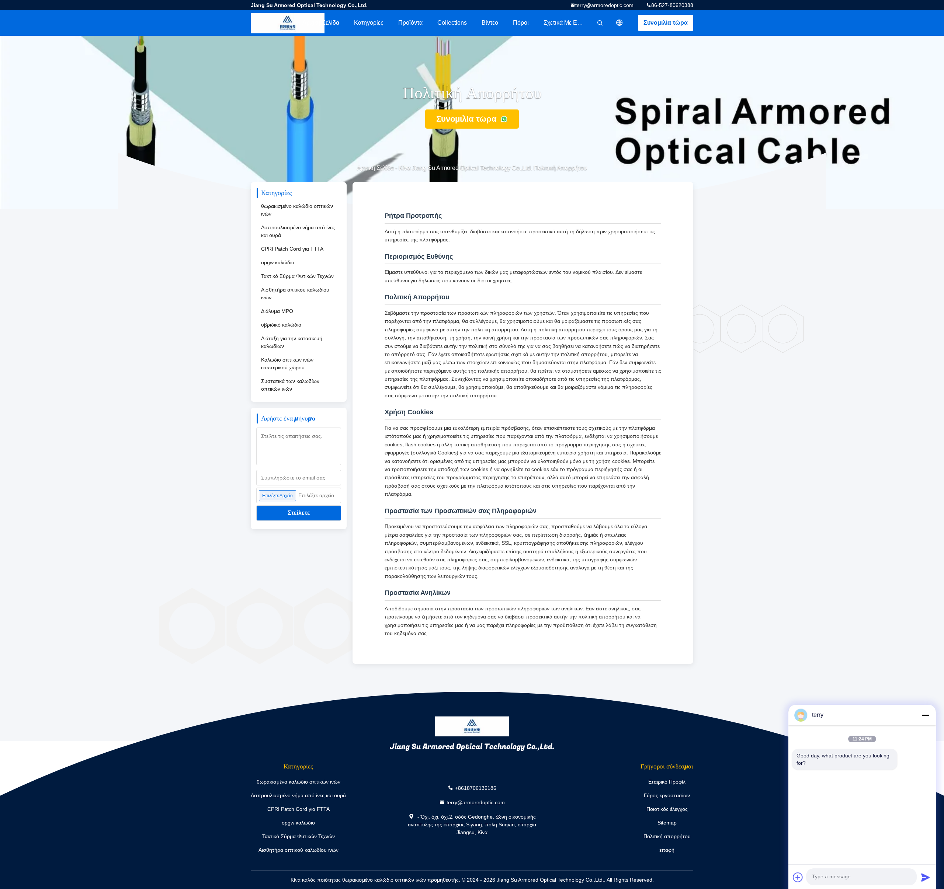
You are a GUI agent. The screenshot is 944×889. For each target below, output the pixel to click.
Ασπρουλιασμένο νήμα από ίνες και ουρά (298, 231)
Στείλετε (299, 513)
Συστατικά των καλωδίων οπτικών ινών (290, 385)
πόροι (521, 23)
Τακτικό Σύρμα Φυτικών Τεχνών (297, 276)
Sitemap (667, 823)
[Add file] (798, 877)
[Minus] (925, 715)
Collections (452, 23)
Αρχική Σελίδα (320, 23)
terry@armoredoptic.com (604, 5)
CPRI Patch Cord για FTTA (292, 249)
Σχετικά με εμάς (565, 23)
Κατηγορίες (369, 23)
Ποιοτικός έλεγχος (667, 809)
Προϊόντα (410, 23)
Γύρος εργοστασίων (667, 795)
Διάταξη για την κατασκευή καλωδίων (291, 342)
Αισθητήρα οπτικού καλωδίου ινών (295, 293)
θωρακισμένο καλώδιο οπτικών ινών (297, 210)
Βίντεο (490, 23)
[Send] (925, 877)
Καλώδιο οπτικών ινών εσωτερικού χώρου (287, 363)
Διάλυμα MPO (277, 311)
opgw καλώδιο (277, 262)
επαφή (666, 850)
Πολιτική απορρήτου (667, 836)
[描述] (619, 22)
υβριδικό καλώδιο (281, 325)
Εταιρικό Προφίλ (667, 782)
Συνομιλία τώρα (665, 23)
